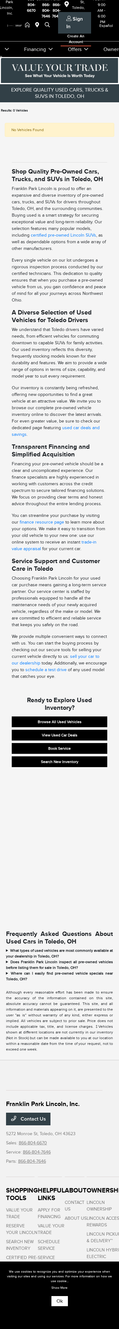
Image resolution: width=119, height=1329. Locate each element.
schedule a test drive (46, 669)
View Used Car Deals (59, 735)
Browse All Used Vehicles (60, 722)
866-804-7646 (37, 1152)
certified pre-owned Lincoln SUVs (63, 235)
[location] (38, 25)
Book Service (59, 748)
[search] (47, 25)
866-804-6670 (33, 1143)
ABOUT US (76, 1218)
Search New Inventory (59, 762)
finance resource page (42, 522)
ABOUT (76, 1190)
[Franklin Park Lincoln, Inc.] (15, 25)
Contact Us (32, 1119)
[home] (28, 25)
